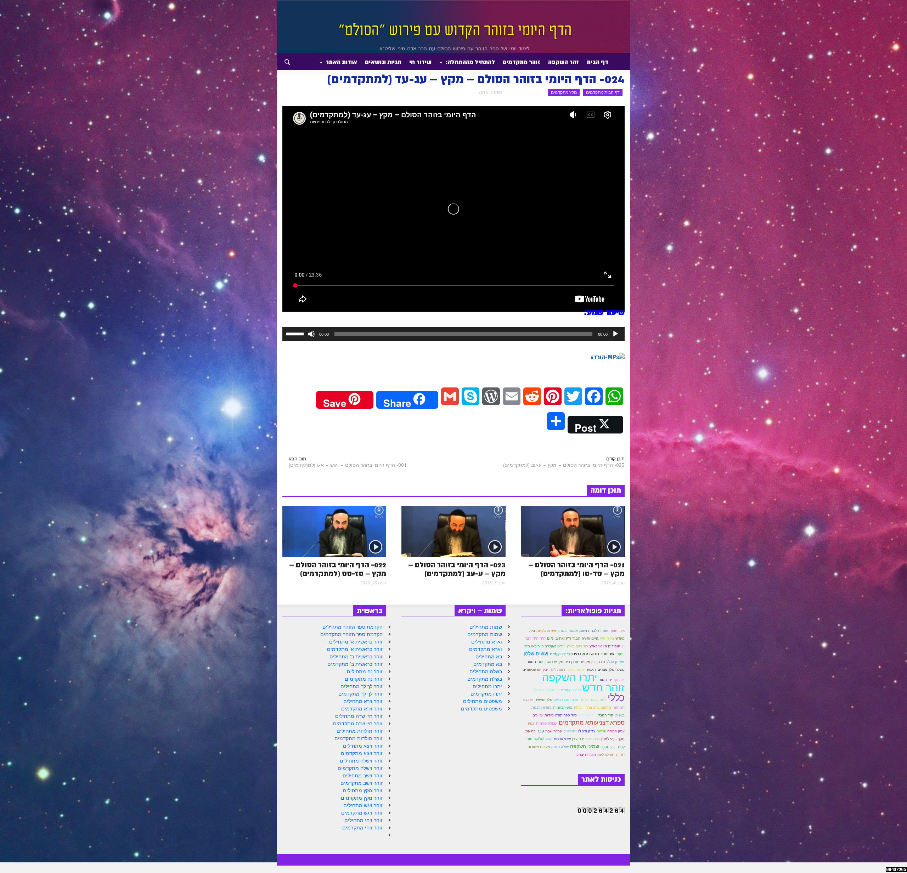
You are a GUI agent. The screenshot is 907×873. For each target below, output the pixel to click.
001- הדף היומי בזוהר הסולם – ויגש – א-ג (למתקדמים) (348, 465)
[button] (281, 61)
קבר (540, 731)
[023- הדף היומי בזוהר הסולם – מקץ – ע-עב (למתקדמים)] (453, 531)
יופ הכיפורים (532, 669)
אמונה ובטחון (567, 630)
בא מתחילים (488, 656)
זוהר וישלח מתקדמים (360, 768)
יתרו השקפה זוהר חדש (583, 682)
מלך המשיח (543, 699)
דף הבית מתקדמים (603, 92)
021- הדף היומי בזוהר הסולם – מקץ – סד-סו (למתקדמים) (576, 569)
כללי (616, 697)
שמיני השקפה (584, 746)
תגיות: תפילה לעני (611, 754)
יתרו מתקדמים (486, 694)
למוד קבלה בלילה (593, 699)
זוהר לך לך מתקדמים (360, 694)
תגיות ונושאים (383, 62)
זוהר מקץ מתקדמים (362, 798)
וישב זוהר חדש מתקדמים (594, 653)
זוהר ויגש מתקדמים (362, 813)
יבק (545, 669)
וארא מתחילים (486, 642)
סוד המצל (605, 715)
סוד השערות (587, 715)
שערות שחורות (539, 746)
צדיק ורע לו (586, 731)
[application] (453, 334)
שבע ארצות (562, 738)
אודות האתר (343, 65)
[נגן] (615, 334)
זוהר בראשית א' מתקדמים (355, 649)
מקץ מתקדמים (564, 92)
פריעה (601, 731)
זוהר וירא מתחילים (363, 701)
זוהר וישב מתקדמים (361, 783)
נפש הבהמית (563, 707)
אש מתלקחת (546, 630)
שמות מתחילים (485, 627)
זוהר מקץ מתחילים (363, 790)
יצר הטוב (605, 680)
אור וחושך (617, 630)
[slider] (296, 333)
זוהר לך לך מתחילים (361, 686)
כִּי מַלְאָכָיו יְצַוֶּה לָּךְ (546, 689)
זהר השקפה (563, 62)
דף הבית (597, 62)
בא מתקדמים (487, 664)
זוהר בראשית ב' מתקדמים (355, 664)
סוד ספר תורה (566, 715)
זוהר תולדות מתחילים (360, 731)
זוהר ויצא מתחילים (363, 746)
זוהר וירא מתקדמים (362, 708)
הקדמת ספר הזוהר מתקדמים (351, 634)
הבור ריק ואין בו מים (563, 638)
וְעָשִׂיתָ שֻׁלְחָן (536, 653)
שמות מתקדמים (484, 634)
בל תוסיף (607, 638)
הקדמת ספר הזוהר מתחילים (352, 627)
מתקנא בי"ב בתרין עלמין (592, 707)
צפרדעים (570, 731)
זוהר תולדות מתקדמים (358, 738)
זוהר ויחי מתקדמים (362, 827)
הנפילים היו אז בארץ (605, 646)
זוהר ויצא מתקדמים (362, 753)
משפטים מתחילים (482, 701)
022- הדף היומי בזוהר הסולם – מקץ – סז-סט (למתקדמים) (337, 569)
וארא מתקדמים (485, 649)
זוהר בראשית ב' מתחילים (356, 656)
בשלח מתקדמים (484, 679)
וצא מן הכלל (616, 661)
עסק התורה (616, 731)
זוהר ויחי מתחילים (363, 820)
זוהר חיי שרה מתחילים (359, 716)
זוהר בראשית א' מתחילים (356, 642)
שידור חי (420, 62)
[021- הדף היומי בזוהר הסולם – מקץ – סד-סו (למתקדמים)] (573, 531)
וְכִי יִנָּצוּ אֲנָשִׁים (560, 654)
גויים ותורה (590, 638)
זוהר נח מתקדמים (364, 679)
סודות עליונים (543, 715)
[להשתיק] (311, 334)
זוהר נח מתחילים (365, 671)
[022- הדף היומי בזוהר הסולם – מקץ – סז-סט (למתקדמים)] (334, 531)
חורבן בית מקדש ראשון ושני (558, 661)
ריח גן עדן (579, 739)
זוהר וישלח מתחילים (361, 761)
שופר (548, 738)
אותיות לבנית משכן (593, 630)
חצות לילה (557, 669)
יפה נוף (619, 680)
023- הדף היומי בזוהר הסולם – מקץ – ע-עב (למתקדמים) (564, 465)
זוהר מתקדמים (521, 62)
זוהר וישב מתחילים (363, 775)
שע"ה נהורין (560, 746)
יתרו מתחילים (487, 686)
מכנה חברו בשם (566, 699)
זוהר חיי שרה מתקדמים (358, 723)
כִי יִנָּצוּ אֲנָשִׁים (571, 690)
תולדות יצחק (586, 754)
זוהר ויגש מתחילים (363, 805)
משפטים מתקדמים (481, 708)
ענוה (531, 723)
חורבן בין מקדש (593, 661)
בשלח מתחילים (485, 671)
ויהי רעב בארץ (577, 646)
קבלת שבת (553, 731)
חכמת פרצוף (576, 669)
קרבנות (594, 738)
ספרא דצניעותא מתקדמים (592, 722)
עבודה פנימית (546, 723)
